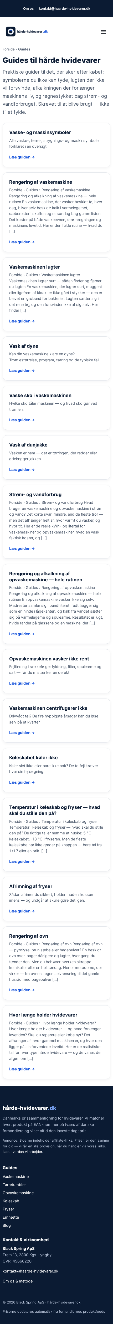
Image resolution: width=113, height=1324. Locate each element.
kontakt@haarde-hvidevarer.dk (64, 8)
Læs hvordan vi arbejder (22, 1151)
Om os (28, 8)
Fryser (8, 1209)
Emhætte (11, 1217)
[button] (103, 31)
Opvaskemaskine (18, 1192)
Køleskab (11, 1201)
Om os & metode (18, 1281)
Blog (7, 1225)
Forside (9, 49)
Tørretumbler (14, 1184)
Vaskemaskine (16, 1176)
